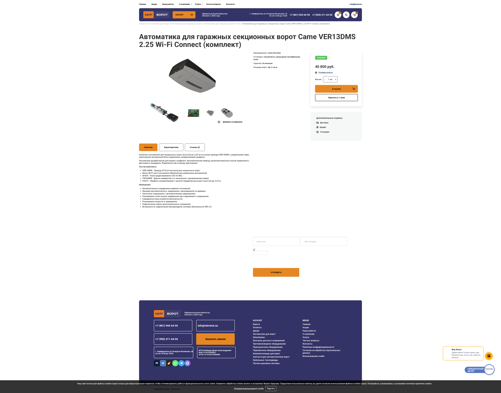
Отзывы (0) (195, 147)
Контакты (230, 4)
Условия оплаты (325, 72)
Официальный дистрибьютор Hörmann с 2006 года (214, 15)
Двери (256, 331)
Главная (142, 4)
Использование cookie (313, 356)
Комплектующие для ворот (266, 353)
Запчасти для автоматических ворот (271, 357)
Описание (148, 147)
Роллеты (257, 327)
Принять (271, 388)
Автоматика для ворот (158, 24)
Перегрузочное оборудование (268, 347)
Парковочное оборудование (267, 350)
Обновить (259, 249)
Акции (154, 4)
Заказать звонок (215, 339)
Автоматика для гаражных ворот (186, 24)
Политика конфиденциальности (318, 347)
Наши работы (168, 4)
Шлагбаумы (259, 337)
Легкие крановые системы (266, 363)
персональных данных (263, 263)
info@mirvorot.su (208, 325)
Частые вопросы (213, 4)
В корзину (336, 89)
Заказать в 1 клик (336, 97)
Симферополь (356, 4)
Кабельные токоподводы (265, 360)
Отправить (276, 272)
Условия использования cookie (249, 388)
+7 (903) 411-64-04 (166, 339)
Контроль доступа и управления (269, 340)
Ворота (256, 324)
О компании (184, 4)
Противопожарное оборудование (269, 344)
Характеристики (171, 147)
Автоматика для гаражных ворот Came (222, 24)
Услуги (198, 4)
